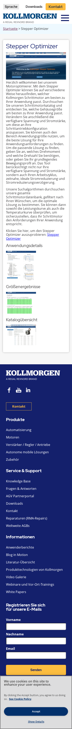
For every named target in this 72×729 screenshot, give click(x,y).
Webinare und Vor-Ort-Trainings (30, 584)
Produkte (15, 420)
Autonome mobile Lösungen (27, 452)
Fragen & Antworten (21, 488)
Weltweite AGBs (18, 525)
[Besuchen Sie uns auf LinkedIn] (29, 390)
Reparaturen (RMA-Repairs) (26, 518)
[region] (36, 702)
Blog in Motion (17, 555)
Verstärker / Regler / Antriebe (28, 444)
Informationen (20, 537)
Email (10, 648)
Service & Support (24, 471)
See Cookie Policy (20, 699)
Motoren (12, 437)
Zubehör (12, 459)
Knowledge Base (18, 481)
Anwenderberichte (20, 547)
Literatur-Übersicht (20, 562)
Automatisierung (18, 430)
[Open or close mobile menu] (65, 18)
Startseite (10, 28)
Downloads (34, 7)
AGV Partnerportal (20, 496)
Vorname (13, 620)
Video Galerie (16, 577)
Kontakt (56, 6)
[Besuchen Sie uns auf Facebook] (9, 390)
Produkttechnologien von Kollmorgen (34, 569)
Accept (36, 711)
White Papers (16, 592)
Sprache (11, 7)
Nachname (15, 634)
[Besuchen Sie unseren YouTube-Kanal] (18, 390)
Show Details (36, 721)
